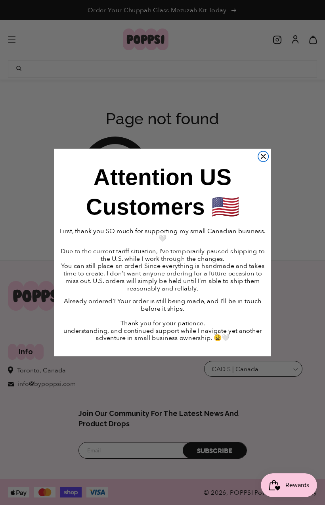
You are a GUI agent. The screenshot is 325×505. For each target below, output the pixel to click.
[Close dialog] (263, 156)
